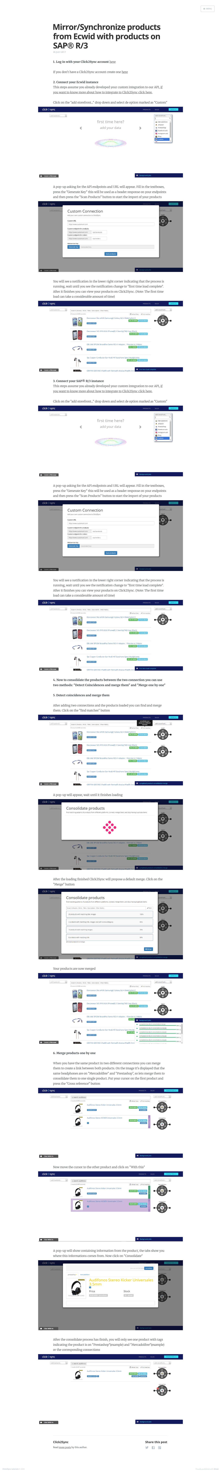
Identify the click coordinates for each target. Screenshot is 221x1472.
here (113, 62)
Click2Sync (60, 1442)
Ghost (216, 1469)
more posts (65, 1447)
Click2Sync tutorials (10, 1469)
